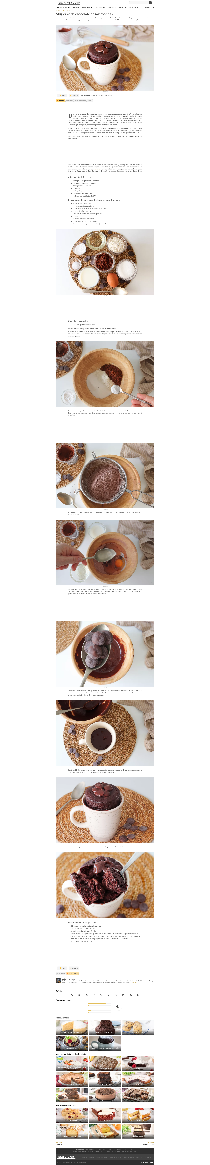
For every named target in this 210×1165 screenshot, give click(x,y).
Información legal (101, 1157)
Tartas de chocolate (80, 100)
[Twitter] (101, 995)
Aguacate (124, 1151)
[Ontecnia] (147, 1162)
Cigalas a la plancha (148, 1144)
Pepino (109, 1149)
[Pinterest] (109, 995)
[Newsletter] (138, 995)
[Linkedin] (123, 995)
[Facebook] (94, 995)
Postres (90, 100)
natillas (97, 169)
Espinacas (129, 1151)
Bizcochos (61, 100)
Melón (113, 1149)
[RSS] (131, 995)
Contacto (139, 1157)
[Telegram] (87, 995)
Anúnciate (84, 1157)
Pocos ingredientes (105, 1151)
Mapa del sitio (148, 1157)
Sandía (126, 1149)
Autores (91, 1157)
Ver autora (134, 982)
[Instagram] (116, 995)
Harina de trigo (60, 973)
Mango (104, 1149)
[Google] (72, 995)
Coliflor (119, 1151)
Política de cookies (128, 1157)
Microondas (69, 100)
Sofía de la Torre (68, 979)
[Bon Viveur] (69, 3)
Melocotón (99, 1149)
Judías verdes (119, 1149)
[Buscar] (150, 2)
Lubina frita (59, 1144)
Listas (134, 1151)
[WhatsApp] (79, 995)
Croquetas (96, 1151)
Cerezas (131, 1149)
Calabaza (113, 1151)
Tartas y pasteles (74, 973)
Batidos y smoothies (90, 1149)
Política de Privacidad (115, 1157)
